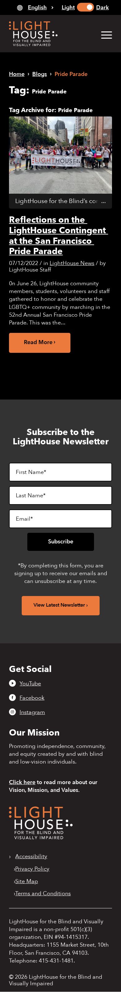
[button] (103, 34)
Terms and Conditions (43, 893)
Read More (38, 342)
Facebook (32, 698)
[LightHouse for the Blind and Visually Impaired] (41, 837)
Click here (22, 782)
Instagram (32, 712)
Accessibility (31, 856)
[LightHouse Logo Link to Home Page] (50, 33)
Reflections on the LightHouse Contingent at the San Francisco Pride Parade (58, 235)
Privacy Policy (32, 869)
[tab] (35, 7)
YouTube (30, 683)
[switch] (85, 7)
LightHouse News (72, 263)
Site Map (26, 881)
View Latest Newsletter (59, 605)
